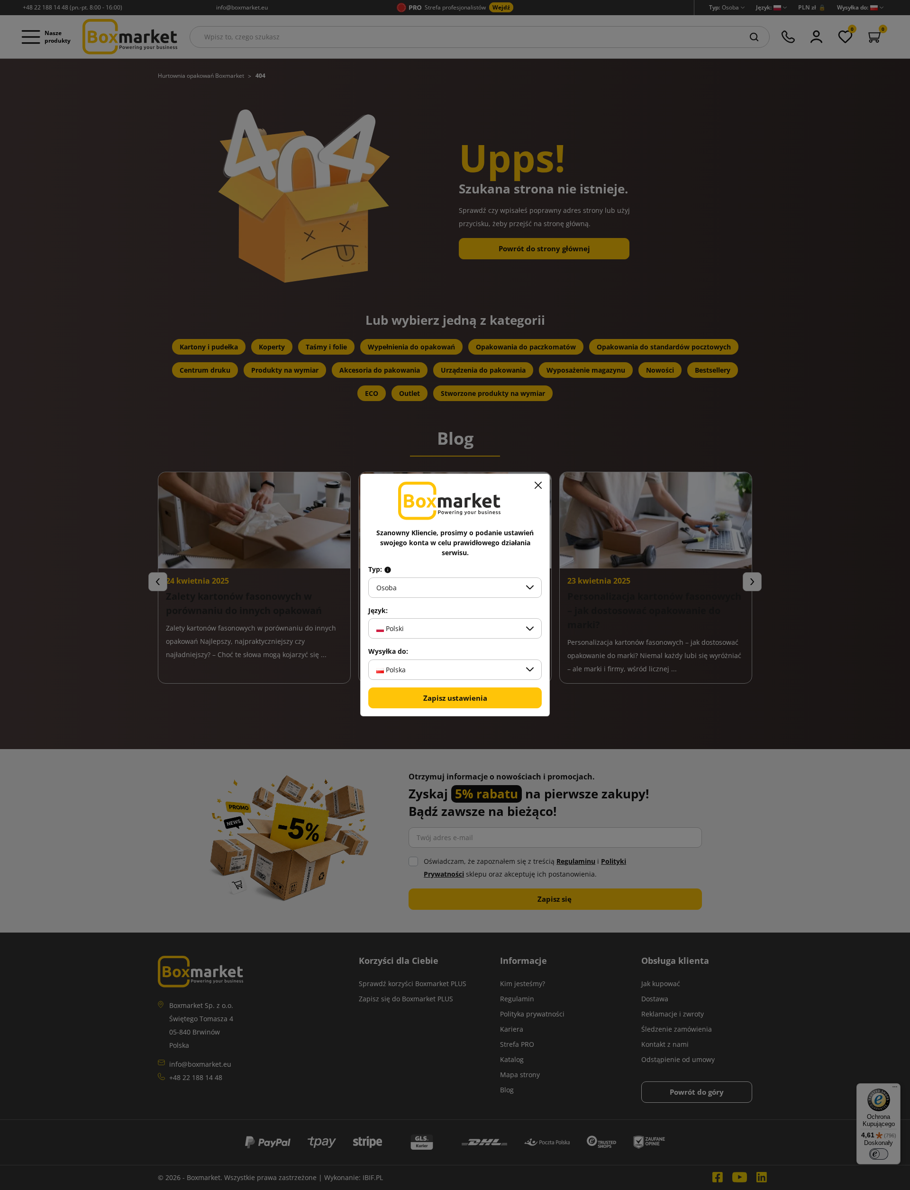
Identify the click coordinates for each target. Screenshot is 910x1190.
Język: (378, 610)
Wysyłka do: (388, 651)
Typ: (376, 569)
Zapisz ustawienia (455, 698)
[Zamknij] (538, 485)
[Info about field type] (387, 569)
